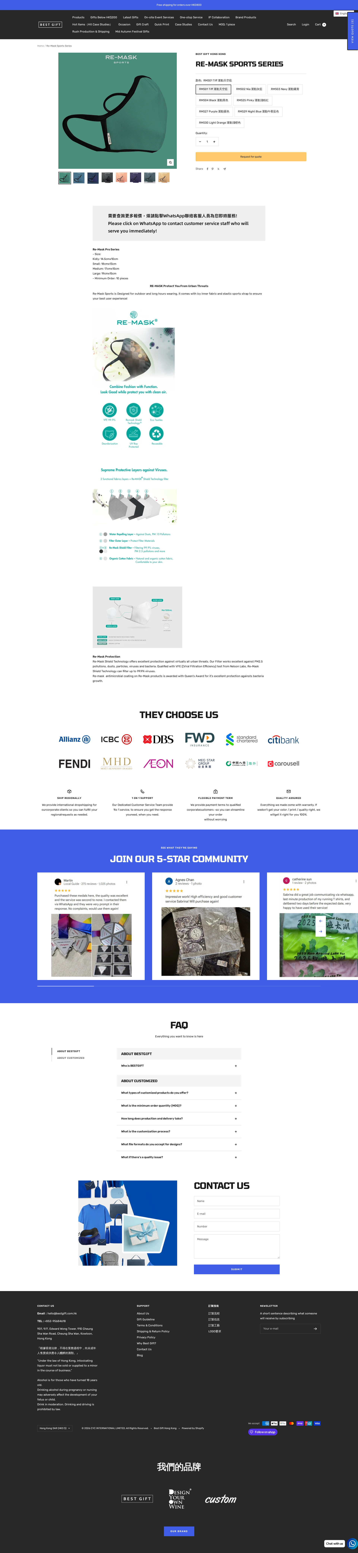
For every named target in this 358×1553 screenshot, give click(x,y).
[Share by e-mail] (224, 169)
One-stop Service (191, 17)
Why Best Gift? (146, 1343)
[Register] (315, 1328)
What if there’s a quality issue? (142, 1157)
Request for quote (251, 156)
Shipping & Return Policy (153, 1331)
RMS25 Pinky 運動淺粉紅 (253, 100)
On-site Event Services (159, 17)
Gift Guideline (146, 1319)
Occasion (124, 24)
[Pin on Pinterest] (212, 169)
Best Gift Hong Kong (211, 54)
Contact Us (205, 24)
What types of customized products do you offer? (154, 1092)
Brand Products (245, 17)
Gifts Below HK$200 (103, 17)
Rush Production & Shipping (90, 31)
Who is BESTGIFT (132, 1065)
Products (78, 17)
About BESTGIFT (68, 1051)
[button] (344, 13)
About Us (143, 1313)
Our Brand (179, 1531)
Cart (320, 24)
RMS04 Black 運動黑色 (213, 100)
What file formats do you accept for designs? (151, 1144)
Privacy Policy (146, 1337)
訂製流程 (214, 1313)
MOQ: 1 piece (227, 24)
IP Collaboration (219, 17)
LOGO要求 (214, 1331)
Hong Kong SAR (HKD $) (53, 1428)
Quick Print (162, 24)
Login (305, 24)
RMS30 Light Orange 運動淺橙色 (220, 122)
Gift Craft (142, 24)
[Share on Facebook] (207, 169)
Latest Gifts (130, 17)
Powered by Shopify (193, 1428)
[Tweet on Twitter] (218, 169)
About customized (70, 1058)
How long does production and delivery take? (152, 1118)
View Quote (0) (352, 31)
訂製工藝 (214, 1325)
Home (40, 45)
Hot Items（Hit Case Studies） (92, 24)
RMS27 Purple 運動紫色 (214, 111)
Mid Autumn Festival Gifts (132, 31)
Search (291, 24)
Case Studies (183, 24)
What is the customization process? (145, 1131)
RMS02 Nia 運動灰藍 (249, 89)
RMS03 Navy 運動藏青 (285, 89)
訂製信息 (214, 1319)
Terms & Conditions (150, 1325)
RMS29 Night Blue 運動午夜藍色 (258, 111)
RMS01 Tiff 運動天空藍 (213, 89)
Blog (140, 1355)
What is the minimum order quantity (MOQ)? (151, 1105)
